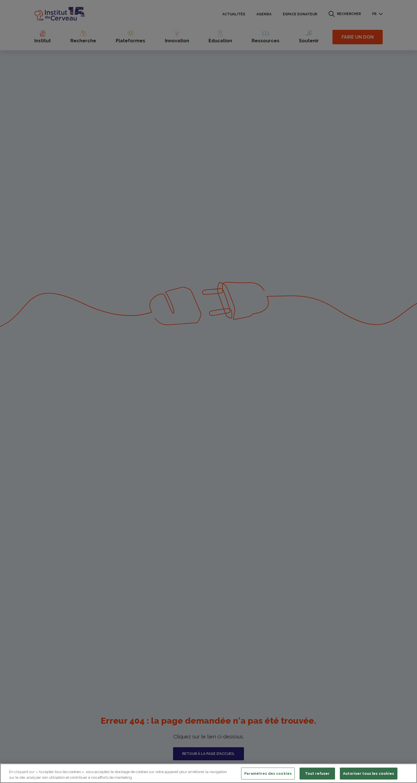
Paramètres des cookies (268, 773)
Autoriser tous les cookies (368, 773)
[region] (208, 773)
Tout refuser (317, 773)
